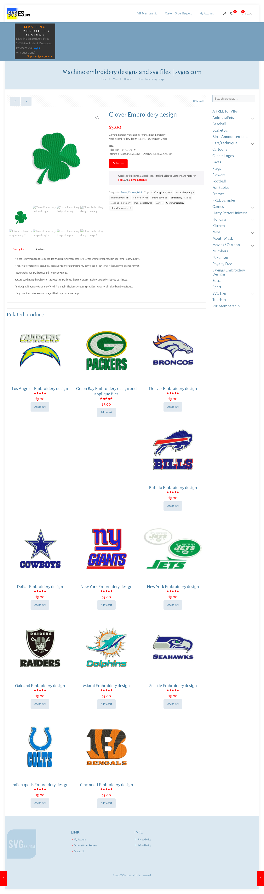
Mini (115, 79)
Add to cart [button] (39, 407)
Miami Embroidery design (106, 685)
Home (103, 79)
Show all (199, 101)
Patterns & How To (143, 203)
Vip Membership (138, 180)
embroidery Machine (181, 198)
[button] (97, 117)
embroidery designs (120, 198)
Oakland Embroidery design (40, 685)
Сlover (159, 203)
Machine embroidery (120, 203)
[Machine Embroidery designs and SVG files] (18, 13)
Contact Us (79, 851)
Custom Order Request (85, 845)
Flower (127, 79)
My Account (80, 839)
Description (18, 249)
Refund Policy (144, 845)
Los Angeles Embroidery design (40, 388)
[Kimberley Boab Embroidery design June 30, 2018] (260, 878)
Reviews (41, 249)
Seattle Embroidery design (173, 685)
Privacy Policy (144, 839)
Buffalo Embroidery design (173, 487)
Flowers (132, 192)
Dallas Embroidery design (40, 586)
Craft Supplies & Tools (162, 192)
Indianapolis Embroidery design (39, 784)
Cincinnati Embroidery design (106, 784)
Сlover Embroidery (175, 203)
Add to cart (118, 163)
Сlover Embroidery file (121, 208)
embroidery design (185, 192)
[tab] (18, 249)
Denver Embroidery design (173, 388)
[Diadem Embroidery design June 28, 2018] (3, 878)
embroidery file (140, 198)
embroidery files (159, 198)
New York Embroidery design (106, 586)
